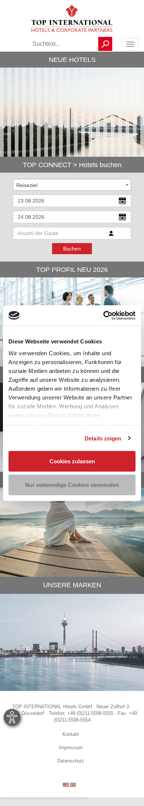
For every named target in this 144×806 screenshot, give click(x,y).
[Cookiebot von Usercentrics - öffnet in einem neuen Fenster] (104, 315)
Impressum (71, 748)
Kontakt (70, 734)
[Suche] (105, 44)
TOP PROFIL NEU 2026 (72, 269)
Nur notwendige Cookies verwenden (72, 484)
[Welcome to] (69, 785)
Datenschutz (70, 761)
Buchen (72, 249)
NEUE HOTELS (72, 59)
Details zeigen (103, 438)
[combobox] (72, 185)
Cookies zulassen (72, 461)
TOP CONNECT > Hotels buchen (72, 165)
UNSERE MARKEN (72, 585)
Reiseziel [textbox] (26, 185)
